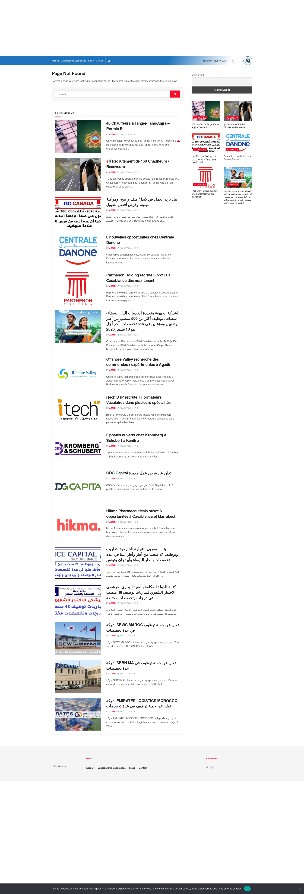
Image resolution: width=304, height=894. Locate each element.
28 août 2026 (125, 565)
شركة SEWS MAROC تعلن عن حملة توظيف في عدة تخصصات (142, 627)
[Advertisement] (105, 28)
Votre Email (198, 75)
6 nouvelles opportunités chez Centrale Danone (140, 239)
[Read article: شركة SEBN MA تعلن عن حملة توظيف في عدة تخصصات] (78, 676)
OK (247, 888)
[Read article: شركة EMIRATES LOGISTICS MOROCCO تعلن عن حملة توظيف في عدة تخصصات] (78, 714)
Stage (91, 60)
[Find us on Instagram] (212, 768)
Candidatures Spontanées (73, 60)
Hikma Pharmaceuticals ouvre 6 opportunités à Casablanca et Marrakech (141, 513)
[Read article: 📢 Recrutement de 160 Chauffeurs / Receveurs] (78, 174)
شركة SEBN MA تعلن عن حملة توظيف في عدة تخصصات (141, 665)
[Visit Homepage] (247, 60)
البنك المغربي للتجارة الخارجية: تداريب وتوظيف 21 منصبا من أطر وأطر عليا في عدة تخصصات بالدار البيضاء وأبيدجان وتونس (142, 554)
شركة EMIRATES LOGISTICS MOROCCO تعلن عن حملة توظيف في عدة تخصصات (141, 703)
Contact (99, 60)
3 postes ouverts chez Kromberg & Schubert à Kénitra (136, 437)
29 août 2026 (125, 134)
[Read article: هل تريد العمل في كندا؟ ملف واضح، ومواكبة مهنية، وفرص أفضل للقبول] (78, 212)
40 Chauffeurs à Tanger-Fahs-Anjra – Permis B (138, 125)
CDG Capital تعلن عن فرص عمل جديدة (138, 473)
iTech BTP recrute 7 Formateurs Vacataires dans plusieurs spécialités (138, 399)
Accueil (55, 60)
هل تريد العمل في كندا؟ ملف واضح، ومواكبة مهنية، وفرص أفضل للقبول (141, 201)
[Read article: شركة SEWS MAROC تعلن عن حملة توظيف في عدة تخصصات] (78, 638)
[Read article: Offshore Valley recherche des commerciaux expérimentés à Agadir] (78, 372)
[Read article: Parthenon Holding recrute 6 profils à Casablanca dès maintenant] (78, 288)
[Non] (299, 888)
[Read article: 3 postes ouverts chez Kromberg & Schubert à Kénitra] (78, 448)
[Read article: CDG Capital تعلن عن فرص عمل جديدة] (78, 486)
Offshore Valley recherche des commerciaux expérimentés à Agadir (138, 361)
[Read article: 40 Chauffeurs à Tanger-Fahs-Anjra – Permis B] (78, 136)
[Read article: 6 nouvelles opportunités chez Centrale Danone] (78, 250)
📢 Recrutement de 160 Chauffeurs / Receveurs (137, 163)
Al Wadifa (200, 117)
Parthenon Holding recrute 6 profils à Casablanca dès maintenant (138, 277)
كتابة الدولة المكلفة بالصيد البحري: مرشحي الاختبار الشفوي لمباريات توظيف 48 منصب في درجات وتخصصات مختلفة (141, 592)
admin (112, 134)
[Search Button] (109, 60)
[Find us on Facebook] (207, 768)
